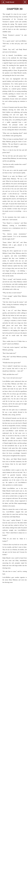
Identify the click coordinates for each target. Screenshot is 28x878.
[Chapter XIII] (26, 439)
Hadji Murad (10, 2)
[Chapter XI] (2, 439)
